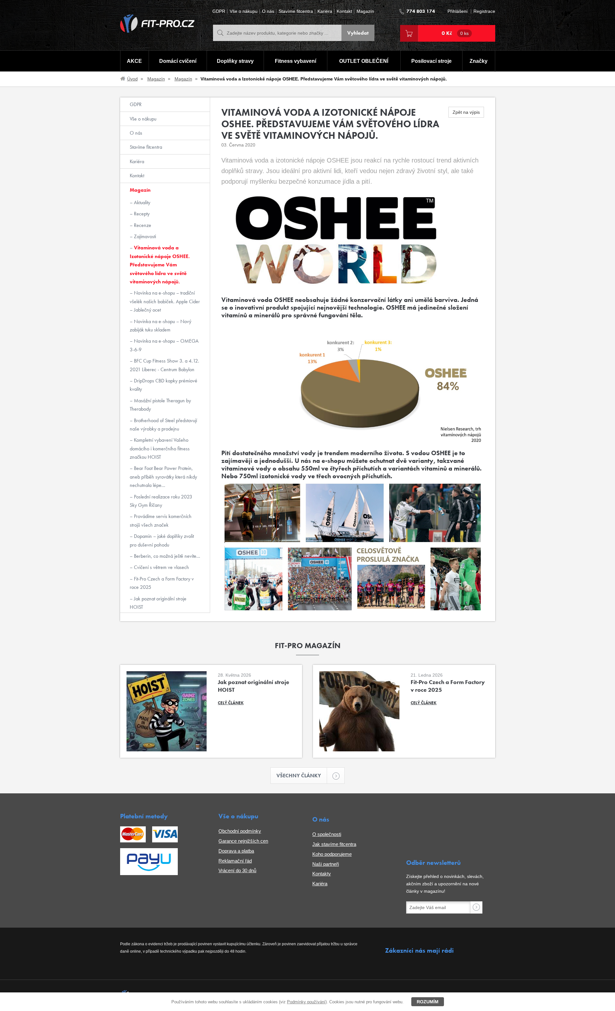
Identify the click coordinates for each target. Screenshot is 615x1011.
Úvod (132, 78)
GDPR (218, 11)
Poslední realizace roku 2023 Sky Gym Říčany (161, 500)
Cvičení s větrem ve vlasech (161, 567)
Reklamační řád (235, 861)
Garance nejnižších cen (243, 841)
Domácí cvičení (177, 61)
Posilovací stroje (431, 61)
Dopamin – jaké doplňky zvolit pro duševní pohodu (162, 540)
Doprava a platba (236, 851)
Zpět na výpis (466, 112)
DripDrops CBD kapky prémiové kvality (163, 384)
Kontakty (321, 873)
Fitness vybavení (295, 61)
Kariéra (324, 11)
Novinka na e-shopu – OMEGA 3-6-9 (164, 345)
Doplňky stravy (235, 61)
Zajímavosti (144, 236)
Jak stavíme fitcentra (334, 844)
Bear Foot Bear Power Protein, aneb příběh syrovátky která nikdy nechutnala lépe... (163, 477)
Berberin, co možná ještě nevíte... (166, 556)
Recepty (141, 213)
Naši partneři (325, 864)
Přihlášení (457, 11)
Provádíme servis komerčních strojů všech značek (161, 520)
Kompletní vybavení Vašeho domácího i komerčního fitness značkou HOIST (160, 448)
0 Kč (455, 33)
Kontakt (344, 11)
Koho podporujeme (332, 854)
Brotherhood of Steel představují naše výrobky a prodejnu (163, 424)
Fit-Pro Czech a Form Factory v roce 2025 (162, 582)
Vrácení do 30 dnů (237, 870)
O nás (268, 11)
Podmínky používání (306, 1001)
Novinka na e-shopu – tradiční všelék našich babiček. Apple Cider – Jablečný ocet (165, 301)
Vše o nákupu (244, 11)
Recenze (142, 225)
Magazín (365, 11)
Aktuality (141, 202)
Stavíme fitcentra (296, 11)
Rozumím (428, 1001)
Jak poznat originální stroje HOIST (158, 602)
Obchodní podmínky (239, 831)
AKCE (134, 61)
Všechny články (298, 775)
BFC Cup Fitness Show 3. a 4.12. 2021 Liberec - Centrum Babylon (164, 364)
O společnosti (326, 834)
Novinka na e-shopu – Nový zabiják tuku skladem (160, 325)
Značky (479, 61)
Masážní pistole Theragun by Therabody (160, 404)
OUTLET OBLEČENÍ (363, 61)
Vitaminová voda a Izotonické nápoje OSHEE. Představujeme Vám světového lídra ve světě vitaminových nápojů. (160, 264)
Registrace (484, 11)
